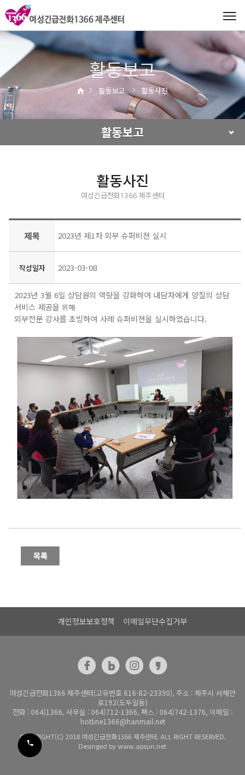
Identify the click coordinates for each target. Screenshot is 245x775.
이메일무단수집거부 (155, 621)
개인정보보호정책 (86, 621)
